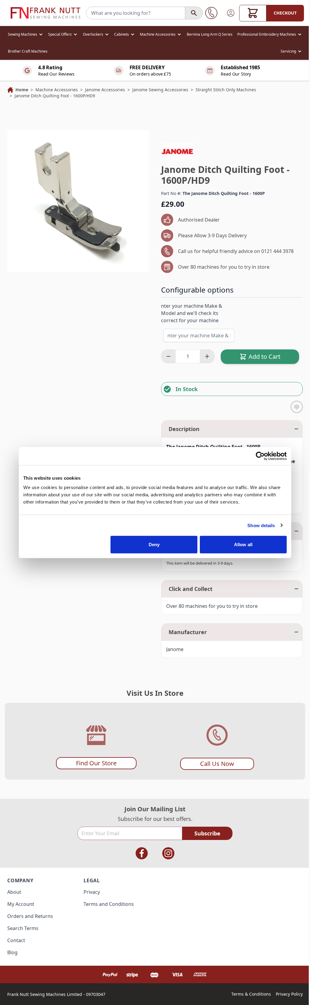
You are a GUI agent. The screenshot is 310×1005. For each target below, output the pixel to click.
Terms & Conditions (251, 994)
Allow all (243, 544)
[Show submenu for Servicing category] (300, 51)
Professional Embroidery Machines (266, 34)
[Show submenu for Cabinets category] (133, 34)
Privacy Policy (289, 994)
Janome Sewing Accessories (160, 89)
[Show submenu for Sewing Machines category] (41, 34)
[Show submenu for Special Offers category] (75, 34)
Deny (154, 544)
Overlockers (93, 34)
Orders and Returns (30, 916)
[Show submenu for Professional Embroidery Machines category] (300, 34)
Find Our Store (96, 763)
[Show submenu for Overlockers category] (107, 34)
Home (21, 89)
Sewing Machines (22, 34)
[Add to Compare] (297, 407)
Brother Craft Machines (28, 51)
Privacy (92, 892)
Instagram (168, 853)
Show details (261, 525)
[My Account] (231, 13)
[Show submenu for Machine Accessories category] (179, 34)
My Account (20, 904)
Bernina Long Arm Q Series (209, 34)
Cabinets (121, 34)
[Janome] (177, 151)
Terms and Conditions (109, 904)
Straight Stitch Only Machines (226, 89)
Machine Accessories (158, 34)
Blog (12, 952)
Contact (16, 940)
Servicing (288, 51)
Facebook (142, 853)
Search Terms (22, 928)
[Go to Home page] (45, 13)
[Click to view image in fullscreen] (78, 201)
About (14, 892)
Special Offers (60, 34)
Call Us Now (217, 764)
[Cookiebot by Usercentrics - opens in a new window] (260, 455)
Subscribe (207, 833)
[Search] (194, 13)
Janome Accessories (105, 89)
